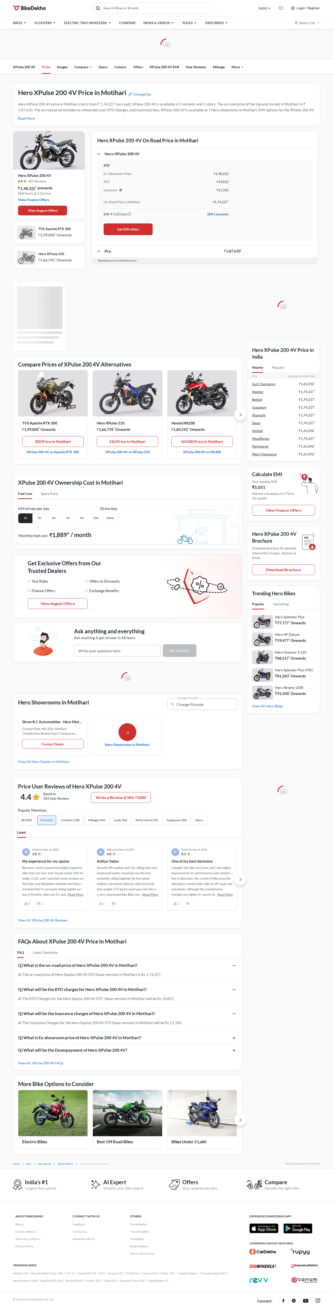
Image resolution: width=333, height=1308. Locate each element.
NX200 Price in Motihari (202, 441)
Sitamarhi (258, 415)
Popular (278, 367)
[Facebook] (283, 1301)
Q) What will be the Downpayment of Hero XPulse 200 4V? (72, 1050)
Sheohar (258, 392)
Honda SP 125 (87, 1273)
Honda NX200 (183, 423)
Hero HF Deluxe (287, 634)
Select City (307, 23)
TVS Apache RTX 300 (54, 229)
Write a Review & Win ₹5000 (121, 797)
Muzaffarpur (260, 439)
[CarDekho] (262, 1252)
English (262, 8)
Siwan (256, 423)
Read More (26, 118)
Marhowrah (260, 446)
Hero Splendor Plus (289, 617)
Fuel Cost (25, 493)
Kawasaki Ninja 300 (132, 1280)
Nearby (257, 367)
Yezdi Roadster (187, 1273)
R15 (102, 1273)
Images (62, 67)
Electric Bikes (34, 1141)
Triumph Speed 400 (212, 1273)
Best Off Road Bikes (115, 1141)
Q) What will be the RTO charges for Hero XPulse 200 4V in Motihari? (82, 989)
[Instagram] (318, 1301)
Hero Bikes (274, 706)
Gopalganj (259, 407)
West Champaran (264, 454)
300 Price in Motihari (53, 441)
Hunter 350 (20, 1273)
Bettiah (257, 400)
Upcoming (281, 604)
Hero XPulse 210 (51, 254)
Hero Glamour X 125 (290, 652)
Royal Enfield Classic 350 (47, 1273)
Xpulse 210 (150, 1273)
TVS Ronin (132, 1273)
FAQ (20, 952)
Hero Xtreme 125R (289, 687)
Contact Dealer (52, 744)
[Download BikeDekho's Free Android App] (297, 1228)
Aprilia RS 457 (74, 1280)
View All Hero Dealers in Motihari (44, 762)
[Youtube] (305, 1301)
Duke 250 (110, 1280)
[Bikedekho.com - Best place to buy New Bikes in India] (29, 8)
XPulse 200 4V (24, 67)
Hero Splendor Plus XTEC (294, 670)
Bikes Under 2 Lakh (188, 1141)
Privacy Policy (24, 1246)
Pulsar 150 (93, 1280)
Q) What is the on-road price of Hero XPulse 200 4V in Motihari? (77, 965)
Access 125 (115, 1273)
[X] (294, 1301)
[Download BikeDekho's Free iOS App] (263, 1228)
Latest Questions (45, 952)
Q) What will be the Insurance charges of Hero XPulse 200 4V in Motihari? (86, 1013)
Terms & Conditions (27, 1239)
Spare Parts (49, 493)
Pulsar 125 (167, 1273)
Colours (120, 67)
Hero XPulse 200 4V (34, 175)
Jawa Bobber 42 (158, 1280)
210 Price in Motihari (127, 441)
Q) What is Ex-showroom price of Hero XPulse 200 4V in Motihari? (79, 1037)
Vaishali (257, 431)
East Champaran (263, 384)
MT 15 (70, 1273)
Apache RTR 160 (51, 1280)
